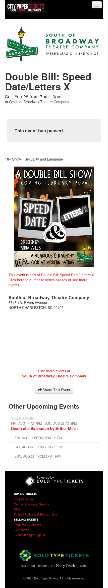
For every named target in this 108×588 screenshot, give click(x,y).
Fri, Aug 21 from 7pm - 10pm (38, 438)
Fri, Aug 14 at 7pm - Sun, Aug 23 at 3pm (44, 423)
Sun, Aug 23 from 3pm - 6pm (38, 456)
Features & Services (27, 525)
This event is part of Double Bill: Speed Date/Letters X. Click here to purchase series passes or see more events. (52, 279)
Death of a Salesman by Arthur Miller (44, 428)
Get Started (21, 530)
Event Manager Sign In (29, 535)
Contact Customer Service (31, 504)
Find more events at (54, 373)
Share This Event (56, 389)
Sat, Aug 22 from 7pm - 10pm (38, 447)
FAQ (17, 509)
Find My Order (23, 499)
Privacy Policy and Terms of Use (36, 514)
